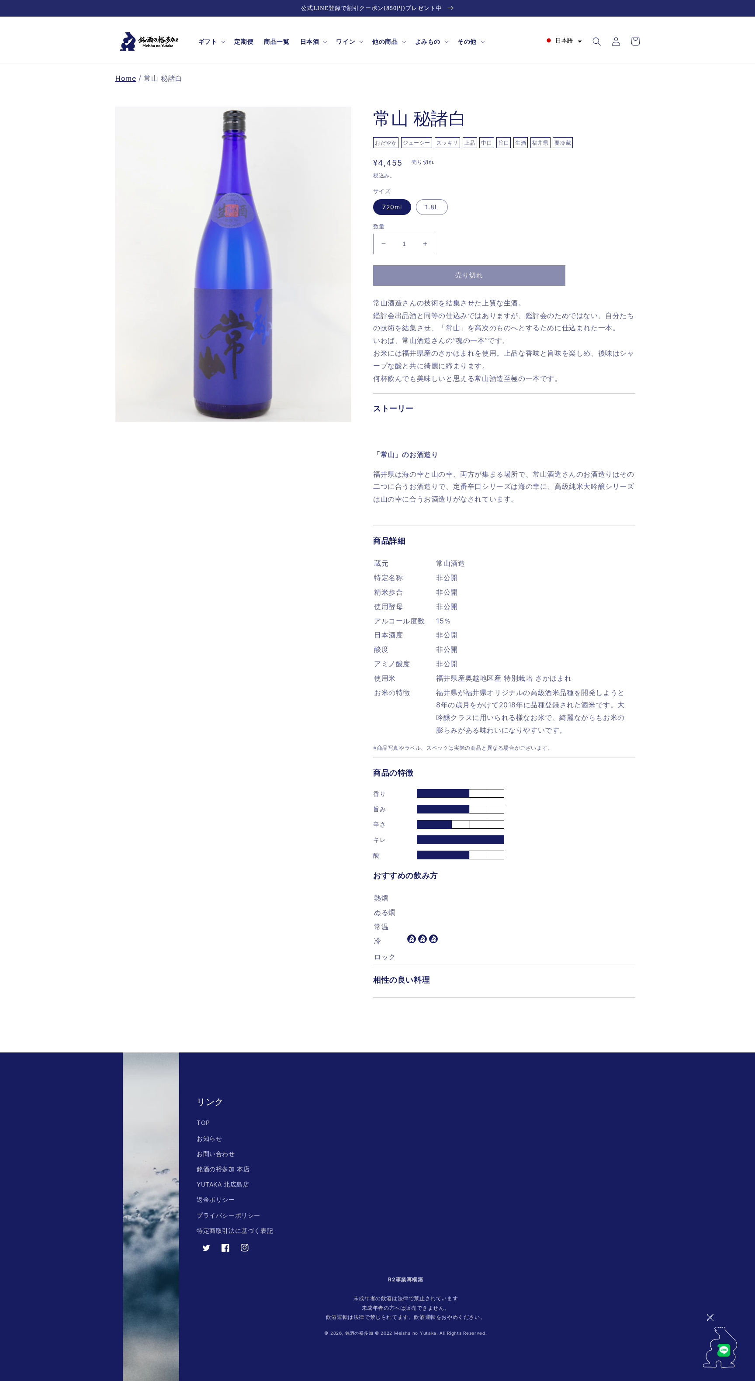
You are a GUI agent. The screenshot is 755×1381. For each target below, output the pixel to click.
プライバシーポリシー (228, 1215)
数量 (379, 226)
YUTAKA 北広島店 (223, 1184)
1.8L (432, 207)
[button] (211, 41)
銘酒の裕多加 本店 (223, 1169)
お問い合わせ (216, 1153)
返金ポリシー (216, 1199)
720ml (392, 207)
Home (125, 78)
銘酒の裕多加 (359, 1333)
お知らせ (209, 1138)
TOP (203, 1122)
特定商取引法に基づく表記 (235, 1230)
